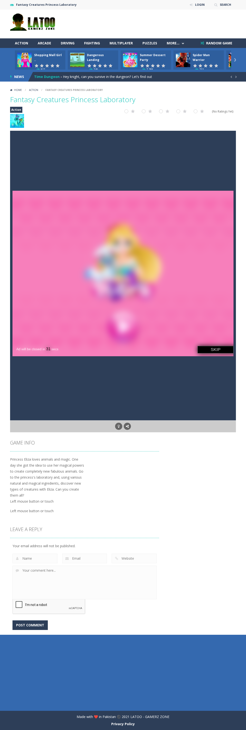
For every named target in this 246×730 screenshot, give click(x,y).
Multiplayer (121, 43)
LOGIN (200, 5)
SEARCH (225, 5)
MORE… (173, 43)
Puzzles (149, 43)
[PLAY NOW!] (24, 59)
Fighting (92, 43)
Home (18, 90)
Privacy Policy (123, 724)
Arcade (44, 43)
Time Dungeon (47, 76)
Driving (67, 43)
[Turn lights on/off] (118, 426)
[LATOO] (34, 21)
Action (21, 43)
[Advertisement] (148, 24)
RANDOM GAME (218, 43)
